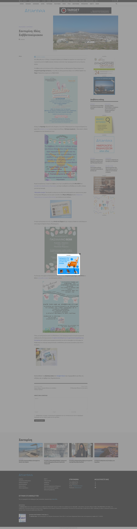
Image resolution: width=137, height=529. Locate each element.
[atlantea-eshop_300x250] (68, 273)
